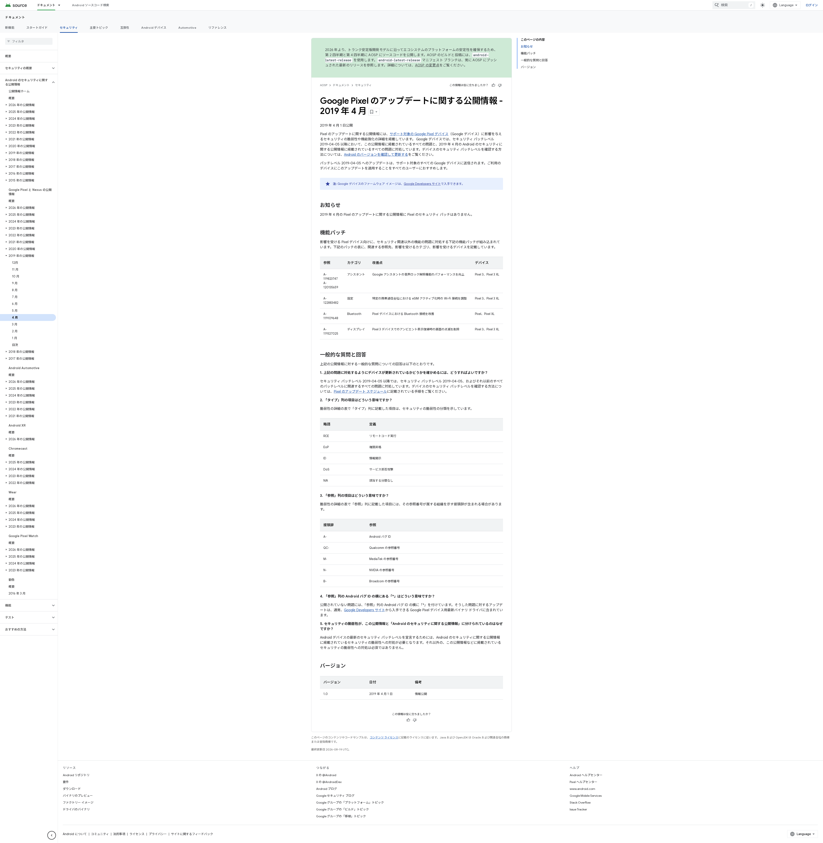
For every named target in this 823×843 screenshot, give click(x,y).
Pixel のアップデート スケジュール (360, 391)
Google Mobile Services (586, 796)
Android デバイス (153, 28)
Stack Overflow (580, 802)
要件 (66, 782)
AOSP (323, 85)
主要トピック (99, 28)
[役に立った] (493, 85)
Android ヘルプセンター (586, 775)
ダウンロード (72, 789)
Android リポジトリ (76, 775)
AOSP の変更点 (427, 65)
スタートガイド (37, 28)
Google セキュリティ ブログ (335, 796)
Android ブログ (326, 789)
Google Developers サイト (422, 184)
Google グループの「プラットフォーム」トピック (350, 802)
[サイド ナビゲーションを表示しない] (51, 835)
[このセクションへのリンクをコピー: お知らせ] (345, 205)
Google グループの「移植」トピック (341, 816)
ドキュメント (46, 5)
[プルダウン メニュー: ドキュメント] (61, 5)
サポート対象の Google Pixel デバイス (419, 134)
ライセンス (136, 834)
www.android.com (582, 789)
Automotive (187, 28)
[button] (25, 68)
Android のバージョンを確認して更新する (376, 155)
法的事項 (119, 834)
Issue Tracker (578, 809)
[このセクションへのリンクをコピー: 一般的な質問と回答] (370, 355)
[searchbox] (29, 41)
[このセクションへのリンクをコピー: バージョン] (350, 666)
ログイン (812, 5)
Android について (75, 834)
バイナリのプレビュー (78, 796)
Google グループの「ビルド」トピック (342, 809)
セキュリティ (69, 28)
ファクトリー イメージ (78, 802)
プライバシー (158, 834)
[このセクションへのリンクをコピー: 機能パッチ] (350, 233)
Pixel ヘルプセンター (583, 782)
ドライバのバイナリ (76, 809)
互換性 (124, 28)
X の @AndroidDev (329, 782)
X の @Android (326, 775)
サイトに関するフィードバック (192, 834)
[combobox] (733, 5)
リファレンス (217, 28)
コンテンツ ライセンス (384, 737)
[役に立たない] (500, 85)
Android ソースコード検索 (90, 5)
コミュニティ (100, 834)
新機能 (9, 28)
